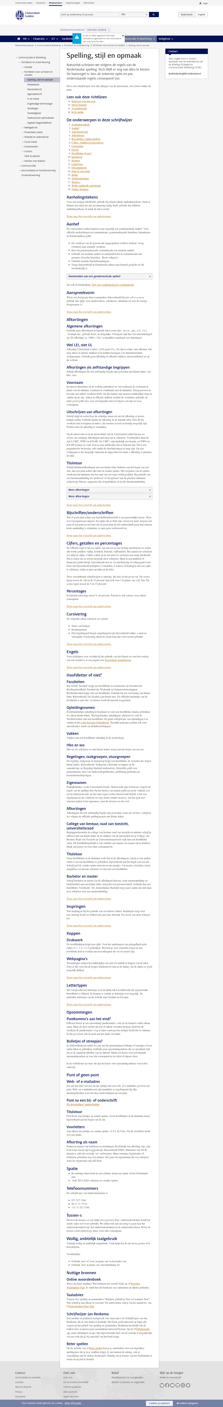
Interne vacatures (72, 1387)
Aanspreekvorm (80, 131)
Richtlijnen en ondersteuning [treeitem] (35, 62)
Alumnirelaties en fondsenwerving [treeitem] (38, 170)
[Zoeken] (154, 14)
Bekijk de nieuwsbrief (170, 1377)
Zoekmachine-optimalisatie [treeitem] (40, 117)
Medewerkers (55, 2)
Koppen (76, 160)
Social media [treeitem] (30, 141)
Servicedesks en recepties (28, 1377)
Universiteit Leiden (23, 2)
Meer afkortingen (78, 490)
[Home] (18, 39)
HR (24, 38)
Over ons (67, 1377)
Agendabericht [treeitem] (34, 94)
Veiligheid (164, 38)
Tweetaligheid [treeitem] (34, 113)
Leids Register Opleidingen (95, 722)
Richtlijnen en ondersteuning (76, 45)
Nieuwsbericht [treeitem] (34, 89)
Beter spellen (95, 1348)
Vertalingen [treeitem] (32, 108)
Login (205, 3)
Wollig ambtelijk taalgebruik (86, 185)
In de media (78, 112)
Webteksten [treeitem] (33, 84)
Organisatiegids (73, 2)
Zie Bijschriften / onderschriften (83, 1104)
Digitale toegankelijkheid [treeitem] (39, 122)
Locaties (19, 1382)
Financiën (39, 38)
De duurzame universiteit (75, 1382)
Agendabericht (79, 108)
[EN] (201, 14)
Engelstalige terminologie (118, 660)
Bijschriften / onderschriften (86, 139)
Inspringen (77, 157)
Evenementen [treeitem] (31, 146)
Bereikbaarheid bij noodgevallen (127, 1377)
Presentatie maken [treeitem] (33, 132)
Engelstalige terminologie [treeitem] (39, 103)
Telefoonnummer (80, 178)
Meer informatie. (73, 1403)
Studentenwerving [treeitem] (30, 175)
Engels (75, 149)
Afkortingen (78, 135)
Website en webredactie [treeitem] (36, 137)
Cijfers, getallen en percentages (88, 142)
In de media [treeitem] (33, 98)
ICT (53, 38)
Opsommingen (79, 167)
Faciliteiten (68, 38)
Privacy (18, 1391)
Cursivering (77, 146)
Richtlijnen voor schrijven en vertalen (109, 45)
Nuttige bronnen (80, 189)
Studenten (41, 2)
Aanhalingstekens (81, 124)
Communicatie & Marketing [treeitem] (32, 57)
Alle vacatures (70, 1391)
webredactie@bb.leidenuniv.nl (185, 73)
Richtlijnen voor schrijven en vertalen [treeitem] (38, 73)
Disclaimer (20, 1396)
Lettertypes (77, 164)
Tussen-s (76, 182)
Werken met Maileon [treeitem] (34, 161)
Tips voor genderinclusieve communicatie (112, 284)
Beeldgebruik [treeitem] (30, 127)
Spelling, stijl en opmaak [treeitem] (40, 79)
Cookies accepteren (159, 1403)
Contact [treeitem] (28, 151)
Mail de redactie (23, 1387)
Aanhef (75, 128)
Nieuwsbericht (79, 104)
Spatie (75, 174)
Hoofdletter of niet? (82, 153)
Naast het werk (71, 1396)
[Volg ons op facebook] (167, 1385)
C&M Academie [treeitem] (32, 156)
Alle (123, 14)
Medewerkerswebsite (24, 45)
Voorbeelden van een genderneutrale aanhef (94, 276)
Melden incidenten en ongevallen (128, 1382)
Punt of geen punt (81, 171)
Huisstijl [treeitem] (28, 67)
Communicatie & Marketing (136, 38)
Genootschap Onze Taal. (82, 1306)
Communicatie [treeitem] (28, 165)
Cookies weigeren (188, 1403)
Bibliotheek (89, 2)
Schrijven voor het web (83, 101)
